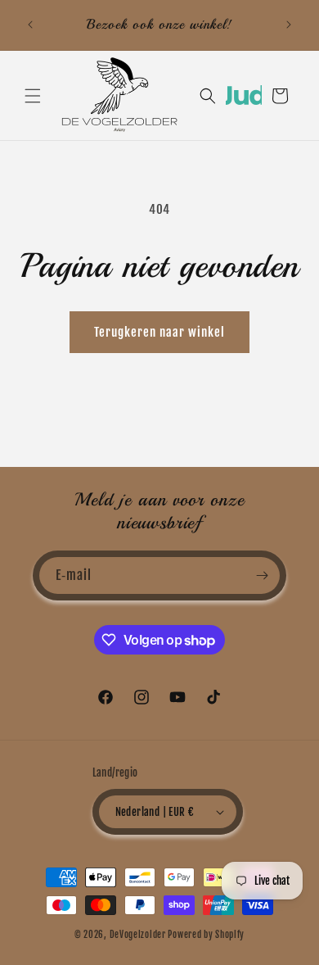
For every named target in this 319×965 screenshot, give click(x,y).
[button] (33, 96)
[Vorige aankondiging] (30, 25)
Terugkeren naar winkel (159, 332)
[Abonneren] (262, 575)
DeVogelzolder (138, 934)
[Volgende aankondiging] (289, 25)
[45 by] (244, 100)
